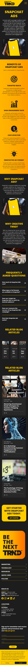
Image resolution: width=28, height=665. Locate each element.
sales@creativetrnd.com (12, 595)
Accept (20, 663)
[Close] (26, 651)
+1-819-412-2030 (10, 592)
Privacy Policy (16, 659)
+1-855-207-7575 (12, 594)
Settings (7, 663)
